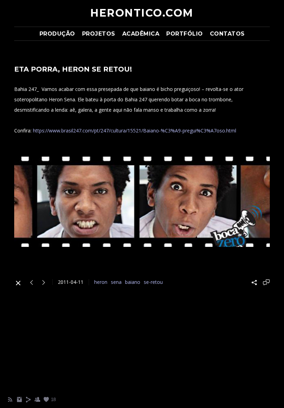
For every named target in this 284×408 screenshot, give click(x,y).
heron (100, 282)
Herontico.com (142, 13)
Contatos (227, 33)
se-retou (153, 282)
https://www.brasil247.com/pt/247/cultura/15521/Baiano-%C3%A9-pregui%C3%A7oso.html (134, 130)
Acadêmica (141, 33)
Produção (57, 33)
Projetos (98, 33)
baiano (132, 282)
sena (116, 282)
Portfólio (184, 33)
